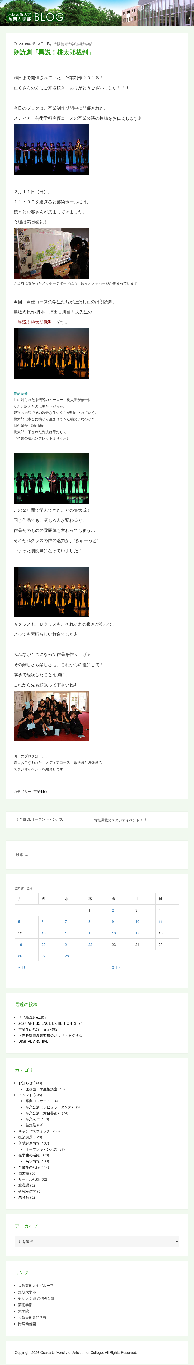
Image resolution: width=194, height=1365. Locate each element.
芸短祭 (31, 1124)
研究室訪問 (27, 1191)
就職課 (23, 1185)
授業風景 (25, 1136)
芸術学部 (25, 1304)
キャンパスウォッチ (34, 1130)
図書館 (23, 1173)
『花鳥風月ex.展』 (33, 1017)
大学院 (23, 1311)
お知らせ (25, 1082)
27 (44, 955)
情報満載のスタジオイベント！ (118, 819)
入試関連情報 (29, 1143)
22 (90, 944)
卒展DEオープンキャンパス (41, 819)
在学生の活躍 (29, 1154)
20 (44, 944)
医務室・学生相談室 (41, 1088)
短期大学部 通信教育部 (36, 1298)
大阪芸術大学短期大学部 (73, 43)
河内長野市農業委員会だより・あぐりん (50, 1035)
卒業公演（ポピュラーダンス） (50, 1106)
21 (67, 944)
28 (67, 955)
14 (67, 932)
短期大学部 (27, 1292)
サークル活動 (29, 1179)
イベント (25, 1094)
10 (137, 921)
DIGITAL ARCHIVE (33, 1041)
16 (114, 932)
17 (137, 932)
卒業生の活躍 (29, 1167)
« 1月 (22, 967)
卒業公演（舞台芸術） (43, 1112)
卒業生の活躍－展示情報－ (39, 1029)
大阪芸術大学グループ (36, 1285)
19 (20, 944)
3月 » (116, 967)
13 (44, 932)
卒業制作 (40, 791)
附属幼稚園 (27, 1323)
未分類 (23, 1197)
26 (20, 955)
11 (161, 921)
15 (90, 932)
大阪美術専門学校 (32, 1317)
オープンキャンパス (41, 1149)
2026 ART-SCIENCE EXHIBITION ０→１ (51, 1023)
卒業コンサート (38, 1100)
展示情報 (33, 1160)
